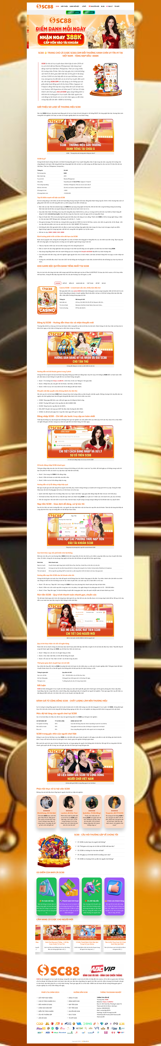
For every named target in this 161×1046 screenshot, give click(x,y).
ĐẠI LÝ (110, 6)
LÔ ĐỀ (84, 6)
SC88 (57, 6)
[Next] (129, 31)
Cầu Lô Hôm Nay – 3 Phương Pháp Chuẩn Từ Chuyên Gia (100, 943)
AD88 (62, 232)
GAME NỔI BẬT (74, 6)
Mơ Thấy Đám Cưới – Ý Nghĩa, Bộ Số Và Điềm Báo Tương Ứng (39, 943)
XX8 (58, 232)
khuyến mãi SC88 (86, 251)
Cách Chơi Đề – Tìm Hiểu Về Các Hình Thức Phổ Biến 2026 (70, 943)
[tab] (57, 283)
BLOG (102, 6)
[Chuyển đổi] (75, 842)
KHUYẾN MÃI (95, 6)
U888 (50, 232)
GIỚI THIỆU (64, 6)
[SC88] (44, 6)
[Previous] (31, 31)
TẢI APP (116, 6)
